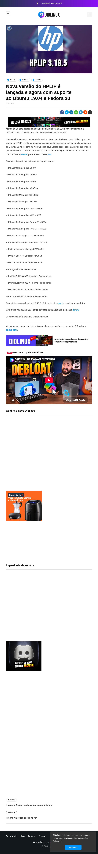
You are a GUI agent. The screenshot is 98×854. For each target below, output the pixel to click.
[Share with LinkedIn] (71, 112)
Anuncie (32, 836)
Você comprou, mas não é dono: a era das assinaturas (47, 602)
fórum (76, 310)
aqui (60, 303)
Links (22, 836)
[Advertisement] (49, 542)
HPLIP (24, 154)
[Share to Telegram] (81, 112)
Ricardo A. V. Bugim (34, 744)
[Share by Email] (90, 112)
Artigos (26, 774)
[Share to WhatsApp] (76, 112)
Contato (42, 836)
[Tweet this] (67, 112)
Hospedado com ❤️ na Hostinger (49, 842)
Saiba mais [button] (57, 841)
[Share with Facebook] (62, 112)
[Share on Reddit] (85, 112)
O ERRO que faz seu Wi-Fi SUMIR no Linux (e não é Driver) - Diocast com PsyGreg (43, 468)
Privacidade (11, 836)
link (49, 154)
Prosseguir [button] (73, 847)
